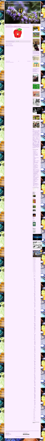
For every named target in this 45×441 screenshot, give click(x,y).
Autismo (33, 130)
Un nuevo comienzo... (35, 407)
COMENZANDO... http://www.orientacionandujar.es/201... (35, 403)
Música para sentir (35, 139)
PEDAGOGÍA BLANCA (35, 167)
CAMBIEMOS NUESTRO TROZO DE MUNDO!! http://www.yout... (35, 319)
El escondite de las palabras (36, 135)
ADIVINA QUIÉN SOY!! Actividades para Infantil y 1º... (34, 305)
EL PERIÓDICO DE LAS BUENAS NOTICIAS (35, 173)
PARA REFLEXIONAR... (34, 294)
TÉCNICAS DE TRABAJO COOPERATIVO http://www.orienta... (35, 299)
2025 (34, 260)
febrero (34, 417)
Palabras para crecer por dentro (36, 142)
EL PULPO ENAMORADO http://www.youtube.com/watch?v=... (35, 312)
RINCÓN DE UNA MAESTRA (36, 177)
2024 (34, 261)
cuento (36, 132)
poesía (37, 143)
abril (34, 414)
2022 (34, 263)
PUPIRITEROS (34, 158)
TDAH (38, 145)
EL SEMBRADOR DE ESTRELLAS (17, 3)
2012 (34, 420)
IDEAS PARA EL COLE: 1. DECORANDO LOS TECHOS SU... (35, 283)
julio (34, 410)
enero (34, 418)
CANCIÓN (36, 130)
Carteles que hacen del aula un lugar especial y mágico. (36, 131)
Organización (34, 140)
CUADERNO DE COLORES (36, 157)
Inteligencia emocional (35, 137)
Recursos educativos (36, 144)
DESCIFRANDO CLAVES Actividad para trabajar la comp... (35, 290)
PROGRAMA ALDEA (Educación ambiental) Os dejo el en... (34, 371)
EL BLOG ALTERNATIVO (35, 155)
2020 (34, 265)
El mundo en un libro (35, 136)
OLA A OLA (34, 168)
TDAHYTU (34, 159)
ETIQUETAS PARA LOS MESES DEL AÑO (35, 325)
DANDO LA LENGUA (35, 164)
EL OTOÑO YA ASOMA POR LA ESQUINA (35, 336)
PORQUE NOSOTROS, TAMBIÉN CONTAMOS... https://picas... (35, 349)
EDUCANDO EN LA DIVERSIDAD (36, 170)
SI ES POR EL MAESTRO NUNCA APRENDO (35, 183)
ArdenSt (23, 436)
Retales (35, 145)
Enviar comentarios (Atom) (11, 62)
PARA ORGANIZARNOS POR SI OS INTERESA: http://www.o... (35, 397)
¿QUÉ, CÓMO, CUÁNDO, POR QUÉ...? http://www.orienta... (35, 357)
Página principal (34, 150)
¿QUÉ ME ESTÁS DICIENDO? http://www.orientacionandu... (35, 377)
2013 (34, 271)
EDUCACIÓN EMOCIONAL (35, 174)
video (38, 147)
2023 (34, 262)
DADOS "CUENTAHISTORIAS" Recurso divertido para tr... (34, 330)
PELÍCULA (35, 143)
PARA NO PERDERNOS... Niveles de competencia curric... (35, 384)
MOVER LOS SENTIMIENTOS (36, 171)
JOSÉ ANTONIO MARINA (35, 165)
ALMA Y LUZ (34, 151)
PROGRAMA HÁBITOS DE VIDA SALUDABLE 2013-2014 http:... (35, 364)
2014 (34, 270)
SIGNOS (34, 182)
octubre (34, 276)
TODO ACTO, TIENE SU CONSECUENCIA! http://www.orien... (35, 342)
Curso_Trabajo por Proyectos (36, 133)
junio (34, 411)
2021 (34, 264)
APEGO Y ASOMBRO (35, 154)
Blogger (28, 436)
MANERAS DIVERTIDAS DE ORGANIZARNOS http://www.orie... (35, 390)
